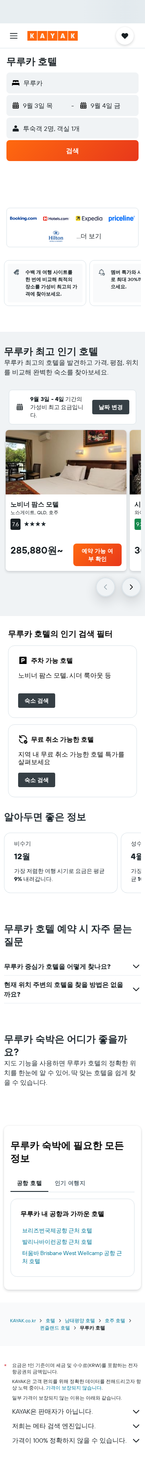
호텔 (50, 1320)
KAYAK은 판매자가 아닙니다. (52, 1411)
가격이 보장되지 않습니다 (74, 1388)
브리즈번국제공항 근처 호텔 (57, 1230)
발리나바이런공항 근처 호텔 (57, 1241)
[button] (14, 36)
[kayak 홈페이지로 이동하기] (52, 36)
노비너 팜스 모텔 (34, 504)
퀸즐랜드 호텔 (55, 1328)
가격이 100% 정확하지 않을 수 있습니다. (69, 1440)
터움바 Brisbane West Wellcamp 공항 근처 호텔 (72, 1257)
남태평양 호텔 (80, 1320)
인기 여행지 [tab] (70, 1183)
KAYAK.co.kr (23, 1320)
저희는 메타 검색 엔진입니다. (53, 1426)
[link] (36, 700)
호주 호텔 (115, 1320)
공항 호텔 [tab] (29, 1183)
